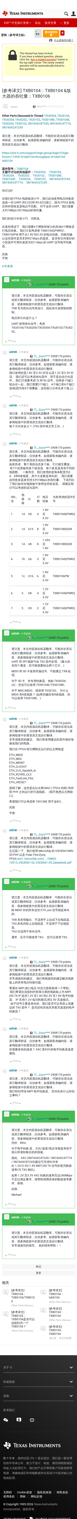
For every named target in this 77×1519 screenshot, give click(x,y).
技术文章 (50, 22)
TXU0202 (21, 119)
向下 (15, 342)
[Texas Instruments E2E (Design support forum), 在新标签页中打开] (18, 1421)
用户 (73, 13)
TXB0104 (22, 168)
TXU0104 (63, 115)
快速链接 (9, 1381)
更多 (66, 22)
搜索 (66, 13)
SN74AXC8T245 (38, 123)
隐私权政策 (44, 1492)
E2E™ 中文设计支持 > (17, 22)
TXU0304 (50, 115)
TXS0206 (8, 123)
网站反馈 (36, 1496)
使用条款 (9, 1496)
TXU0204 (8, 119)
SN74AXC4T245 (12, 127)
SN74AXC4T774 (60, 123)
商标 (23, 1496)
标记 (38, 1266)
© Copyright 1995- (18, 1504)
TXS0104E (62, 119)
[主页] (22, 13)
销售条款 (62, 1492)
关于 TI (7, 1367)
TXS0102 (21, 123)
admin (14, 106)
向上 (6, 342)
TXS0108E (48, 119)
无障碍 (7, 1492)
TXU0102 (34, 119)
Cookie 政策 (24, 1492)
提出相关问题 (51, 33)
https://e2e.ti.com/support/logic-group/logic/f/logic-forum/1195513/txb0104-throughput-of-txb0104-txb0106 (35, 156)
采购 (6, 1396)
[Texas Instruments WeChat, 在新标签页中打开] (5, 1421)
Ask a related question (43, 59)
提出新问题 (62, 33)
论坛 (38, 22)
